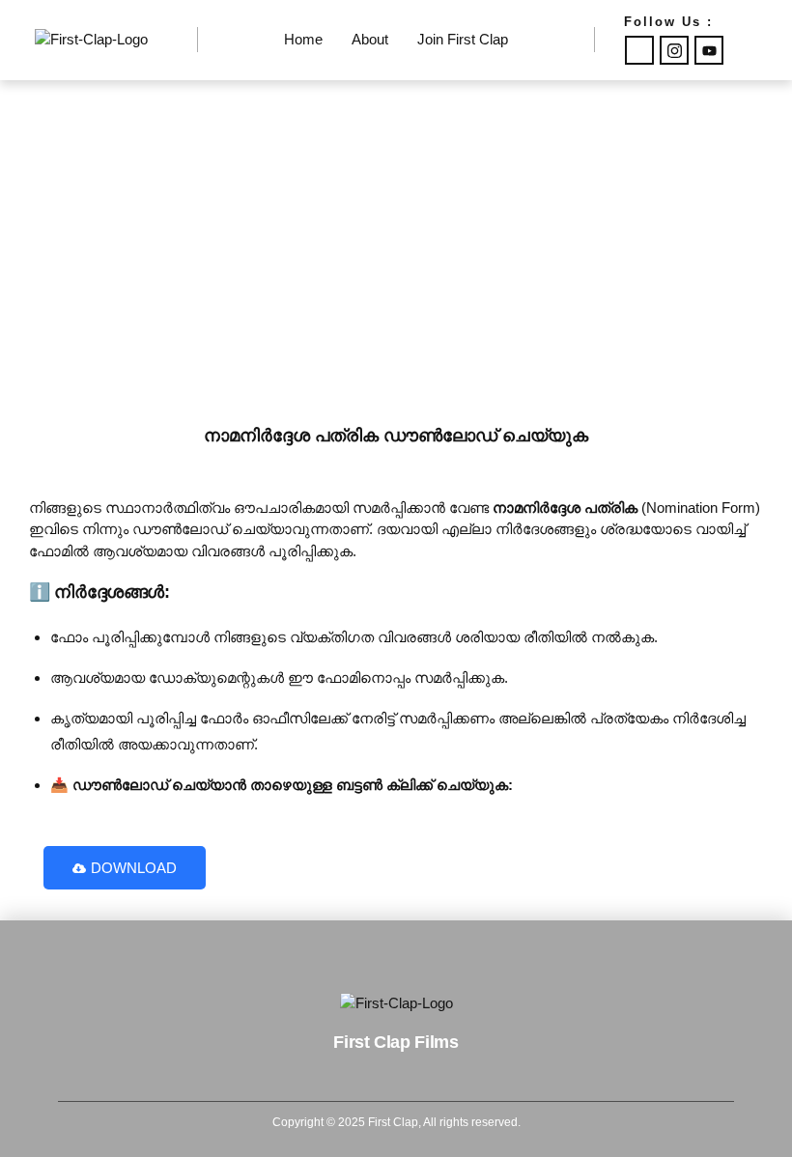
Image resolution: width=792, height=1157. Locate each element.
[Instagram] (674, 50)
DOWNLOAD (134, 868)
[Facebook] (639, 50)
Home (303, 39)
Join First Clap (462, 39)
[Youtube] (708, 50)
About (370, 39)
